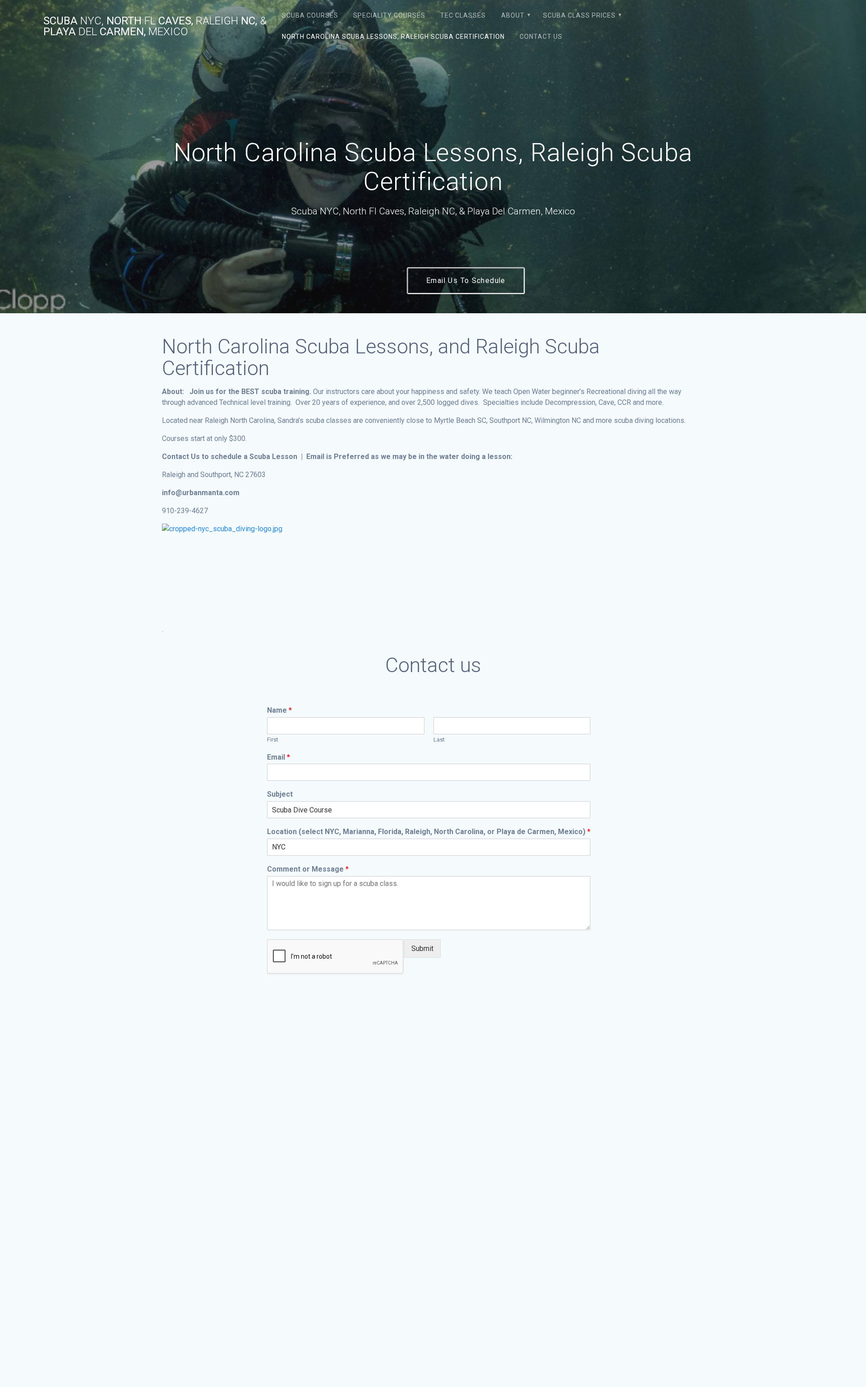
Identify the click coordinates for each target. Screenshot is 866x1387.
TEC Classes (463, 15)
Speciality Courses (389, 15)
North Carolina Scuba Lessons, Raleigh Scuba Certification (393, 36)
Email (278, 757)
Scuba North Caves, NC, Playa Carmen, (155, 26)
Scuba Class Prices (579, 15)
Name (279, 710)
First (272, 739)
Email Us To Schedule (466, 281)
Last (439, 739)
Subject (280, 794)
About (513, 15)
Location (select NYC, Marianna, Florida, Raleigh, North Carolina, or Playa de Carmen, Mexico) (428, 831)
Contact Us (541, 36)
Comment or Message (308, 869)
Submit (422, 948)
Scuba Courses (310, 15)
